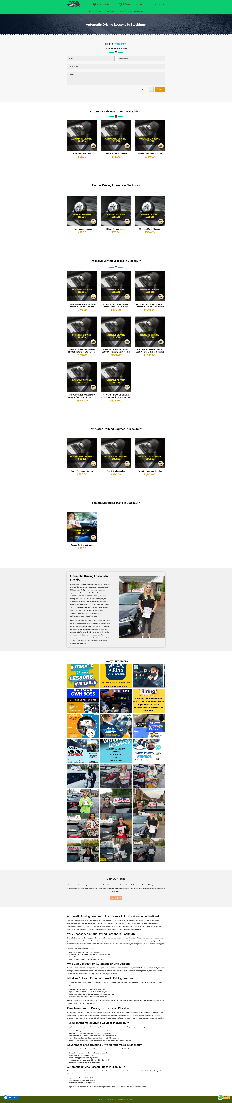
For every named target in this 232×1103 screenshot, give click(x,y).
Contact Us (138, 11)
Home (91, 11)
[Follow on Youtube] (163, 4)
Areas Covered (110, 11)
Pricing (98, 11)
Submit (160, 89)
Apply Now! (116, 898)
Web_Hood (129, 1099)
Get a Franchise (126, 11)
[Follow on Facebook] (155, 4)
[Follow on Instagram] (159, 4)
